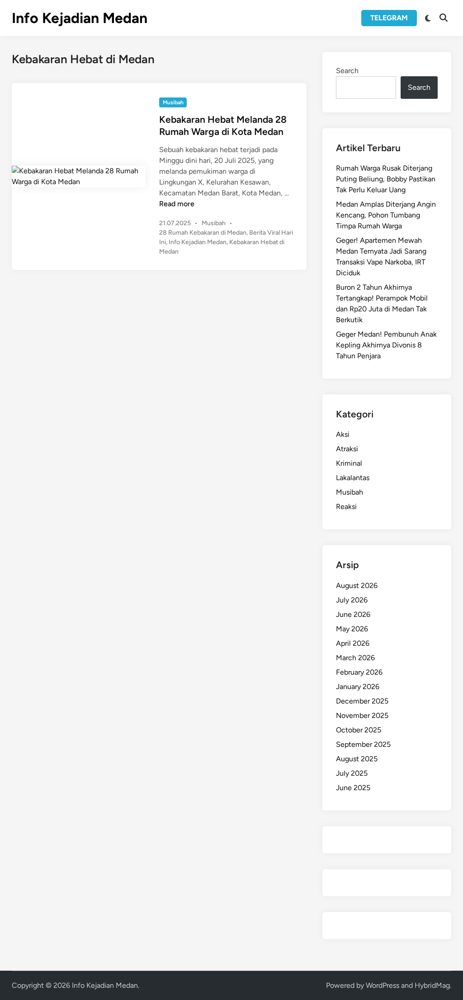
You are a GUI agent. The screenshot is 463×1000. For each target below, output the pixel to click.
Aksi (343, 434)
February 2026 (359, 672)
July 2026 (352, 600)
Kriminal (349, 463)
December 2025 (362, 701)
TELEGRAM (389, 18)
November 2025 (362, 715)
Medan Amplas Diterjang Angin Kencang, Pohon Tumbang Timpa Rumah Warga (386, 215)
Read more (176, 203)
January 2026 (357, 686)
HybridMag (432, 985)
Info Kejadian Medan (79, 18)
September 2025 (363, 744)
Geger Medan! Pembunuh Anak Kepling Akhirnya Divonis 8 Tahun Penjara (386, 345)
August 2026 (357, 585)
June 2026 (353, 614)
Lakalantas (352, 477)
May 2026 (352, 629)
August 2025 (357, 759)
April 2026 (352, 643)
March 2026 (355, 657)
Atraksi (347, 448)
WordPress (382, 985)
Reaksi (346, 506)
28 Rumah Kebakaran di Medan (202, 232)
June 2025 (353, 787)
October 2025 (358, 730)
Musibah (173, 102)
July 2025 (352, 773)
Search (347, 70)
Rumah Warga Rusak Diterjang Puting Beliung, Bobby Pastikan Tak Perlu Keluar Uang (385, 179)
